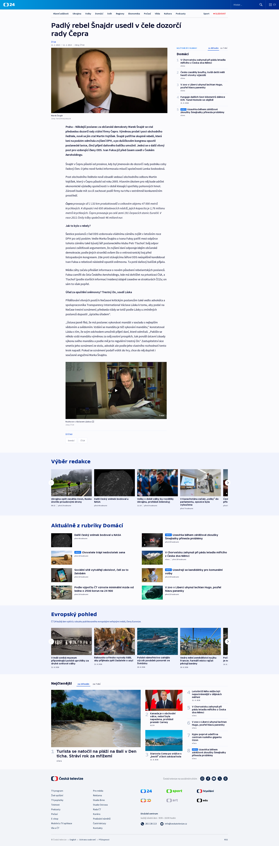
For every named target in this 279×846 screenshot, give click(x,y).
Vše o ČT (55, 827)
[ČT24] (9, 4)
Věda (157, 13)
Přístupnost (104, 839)
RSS (226, 839)
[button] (116, 390)
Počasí (147, 13)
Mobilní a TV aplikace (61, 823)
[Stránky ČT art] (172, 800)
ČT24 (53, 42)
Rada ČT (97, 809)
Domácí (99, 13)
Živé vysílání (57, 795)
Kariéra (96, 814)
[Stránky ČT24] (146, 790)
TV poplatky (57, 800)
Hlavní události (61, 13)
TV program (57, 790)
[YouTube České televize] (214, 778)
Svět (109, 13)
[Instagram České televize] (202, 778)
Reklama (97, 795)
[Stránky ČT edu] (202, 800)
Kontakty (97, 827)
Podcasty (181, 13)
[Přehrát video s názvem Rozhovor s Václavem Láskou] (116, 390)
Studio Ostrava (100, 804)
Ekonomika (134, 13)
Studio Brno (99, 800)
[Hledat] (261, 4)
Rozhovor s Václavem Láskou (78, 421)
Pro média (98, 790)
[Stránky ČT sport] (174, 790)
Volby (88, 13)
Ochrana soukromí (87, 839)
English (73, 839)
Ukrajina (77, 13)
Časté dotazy (99, 823)
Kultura (168, 13)
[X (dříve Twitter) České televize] (219, 778)
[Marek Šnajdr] (109, 80)
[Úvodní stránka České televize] (67, 778)
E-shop (54, 818)
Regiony (120, 13)
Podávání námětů (101, 818)
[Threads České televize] (225, 778)
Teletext (55, 804)
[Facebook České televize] (208, 778)
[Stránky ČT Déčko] (146, 800)
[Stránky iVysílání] (205, 790)
